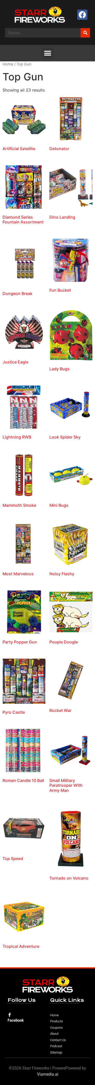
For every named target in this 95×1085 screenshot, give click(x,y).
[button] (47, 53)
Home (8, 64)
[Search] (85, 33)
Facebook (16, 1020)
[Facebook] (82, 15)
